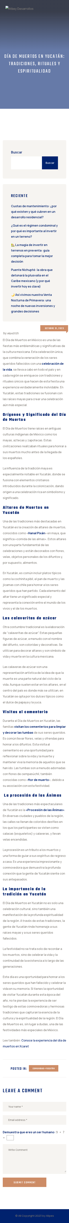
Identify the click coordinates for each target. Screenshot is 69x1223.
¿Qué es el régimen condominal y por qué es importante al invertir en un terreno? (34, 231)
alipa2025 (13, 333)
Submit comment (25, 1183)
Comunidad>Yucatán (44, 1068)
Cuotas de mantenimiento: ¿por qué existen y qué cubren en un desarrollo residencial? (34, 211)
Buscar (16, 152)
